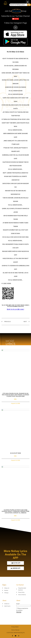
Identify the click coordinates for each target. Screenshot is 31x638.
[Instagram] (18, 635)
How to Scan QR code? (15, 309)
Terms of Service (15, 630)
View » (15, 399)
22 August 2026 (15, 453)
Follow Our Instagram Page (15, 23)
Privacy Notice (14, 627)
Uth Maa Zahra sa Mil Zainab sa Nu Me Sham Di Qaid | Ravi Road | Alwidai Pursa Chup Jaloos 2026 (15, 395)
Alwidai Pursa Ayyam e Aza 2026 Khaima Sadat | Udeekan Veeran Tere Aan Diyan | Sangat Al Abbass (15, 511)
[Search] (29, 5)
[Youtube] (15, 635)
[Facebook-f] (12, 635)
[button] (27, 1)
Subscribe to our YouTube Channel (15, 16)
